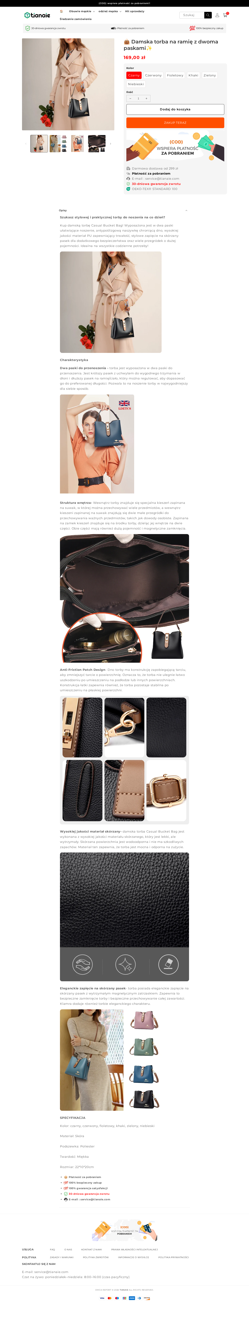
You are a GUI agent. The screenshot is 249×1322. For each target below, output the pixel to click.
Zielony (210, 75)
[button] (81, 11)
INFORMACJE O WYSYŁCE (133, 1257)
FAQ (52, 1249)
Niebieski (136, 84)
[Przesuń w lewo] (25, 143)
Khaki (193, 75)
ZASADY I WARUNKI (62, 1257)
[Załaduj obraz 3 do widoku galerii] (77, 143)
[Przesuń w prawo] (110, 143)
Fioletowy (175, 75)
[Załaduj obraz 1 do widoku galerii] (39, 143)
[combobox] (196, 15)
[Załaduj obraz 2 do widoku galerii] (58, 143)
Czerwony (153, 75)
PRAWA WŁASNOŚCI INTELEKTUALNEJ (134, 1249)
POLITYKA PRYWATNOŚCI (173, 1257)
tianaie (124, 1290)
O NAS (68, 1249)
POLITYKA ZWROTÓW (96, 1257)
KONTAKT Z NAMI (91, 1249)
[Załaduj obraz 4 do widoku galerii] (97, 143)
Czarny (134, 75)
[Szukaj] (208, 15)
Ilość (129, 92)
